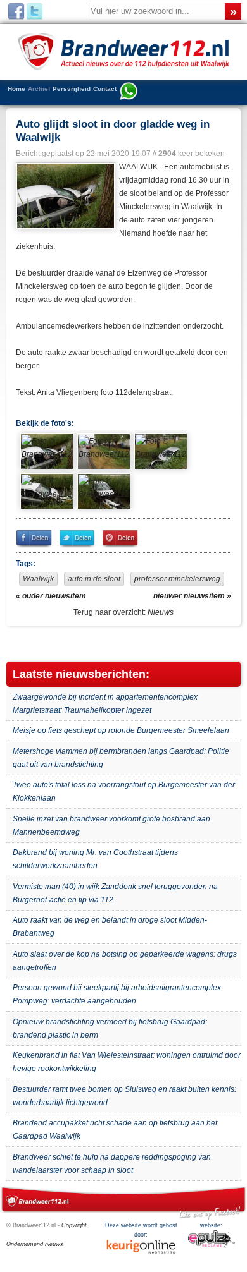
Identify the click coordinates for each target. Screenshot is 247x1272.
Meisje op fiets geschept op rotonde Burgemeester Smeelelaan (121, 730)
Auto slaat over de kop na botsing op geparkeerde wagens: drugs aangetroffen (125, 961)
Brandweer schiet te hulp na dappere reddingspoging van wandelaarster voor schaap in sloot (112, 1164)
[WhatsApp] (128, 92)
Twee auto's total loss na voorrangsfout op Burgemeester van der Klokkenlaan (124, 791)
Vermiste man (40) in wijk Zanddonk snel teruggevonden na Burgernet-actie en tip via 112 (115, 893)
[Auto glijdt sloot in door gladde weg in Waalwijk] (64, 195)
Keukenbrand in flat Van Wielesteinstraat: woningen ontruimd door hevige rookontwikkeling (127, 1062)
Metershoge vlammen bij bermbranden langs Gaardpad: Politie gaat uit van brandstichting (121, 758)
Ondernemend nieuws (34, 1244)
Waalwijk (38, 578)
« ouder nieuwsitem (51, 595)
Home (16, 88)
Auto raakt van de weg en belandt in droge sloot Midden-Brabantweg (110, 927)
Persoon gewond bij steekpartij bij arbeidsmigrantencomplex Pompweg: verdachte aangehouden (117, 994)
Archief (39, 88)
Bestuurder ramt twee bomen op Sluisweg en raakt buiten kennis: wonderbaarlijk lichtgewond (124, 1096)
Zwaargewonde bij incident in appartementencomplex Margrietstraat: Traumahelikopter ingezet (105, 704)
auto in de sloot (94, 578)
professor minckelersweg (177, 578)
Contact (105, 88)
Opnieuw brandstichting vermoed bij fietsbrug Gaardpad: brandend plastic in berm (110, 1028)
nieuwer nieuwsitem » (192, 595)
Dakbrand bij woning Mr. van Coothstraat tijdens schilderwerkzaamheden (95, 859)
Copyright (74, 1225)
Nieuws (161, 612)
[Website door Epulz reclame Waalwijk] (211, 1246)
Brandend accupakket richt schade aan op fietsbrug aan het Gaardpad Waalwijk (115, 1129)
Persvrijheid (72, 88)
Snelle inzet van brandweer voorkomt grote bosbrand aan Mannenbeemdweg (111, 826)
